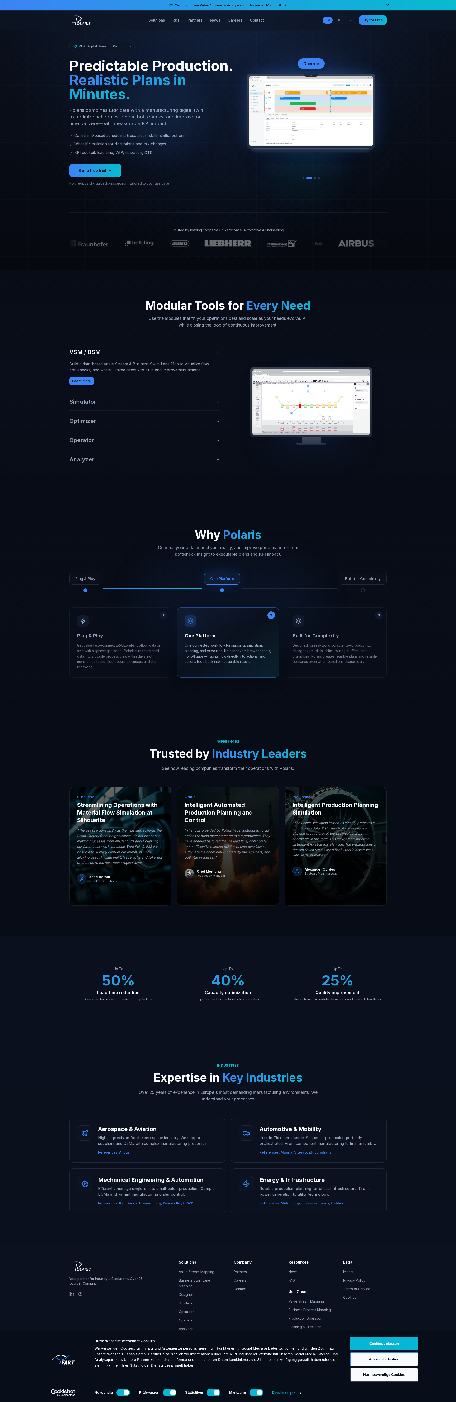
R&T (176, 20)
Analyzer (186, 1329)
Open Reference (96, 890)
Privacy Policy (354, 1280)
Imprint (348, 1272)
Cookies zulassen (384, 1343)
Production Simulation (305, 1318)
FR (349, 20)
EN (327, 20)
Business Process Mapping (310, 1310)
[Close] (387, 5)
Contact (257, 20)
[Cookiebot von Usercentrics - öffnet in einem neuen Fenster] (63, 1392)
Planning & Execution (305, 1327)
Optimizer (186, 1312)
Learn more (81, 381)
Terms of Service (356, 1289)
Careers (235, 20)
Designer (186, 1295)
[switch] (169, 1392)
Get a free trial (92, 170)
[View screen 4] (317, 178)
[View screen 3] (311, 178)
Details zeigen (283, 1393)
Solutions (156, 20)
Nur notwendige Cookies (384, 1375)
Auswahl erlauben (384, 1359)
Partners (194, 20)
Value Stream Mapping (196, 1272)
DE (339, 20)
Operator (186, 1320)
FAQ (292, 1280)
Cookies (349, 1297)
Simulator (186, 1303)
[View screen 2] (307, 178)
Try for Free (373, 20)
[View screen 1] (303, 178)
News (215, 20)
